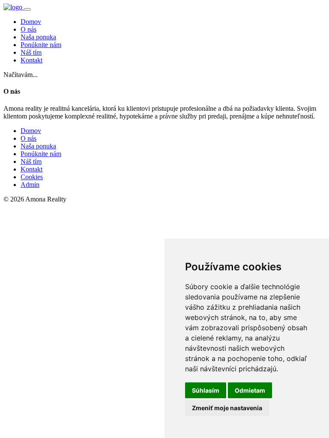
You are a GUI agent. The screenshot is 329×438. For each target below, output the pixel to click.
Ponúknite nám (41, 44)
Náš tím (31, 52)
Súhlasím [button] (205, 390)
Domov (31, 21)
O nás (28, 29)
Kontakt (31, 60)
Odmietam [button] (250, 390)
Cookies (32, 177)
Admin (30, 184)
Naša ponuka (38, 37)
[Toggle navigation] (27, 9)
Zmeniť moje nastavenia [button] (227, 407)
